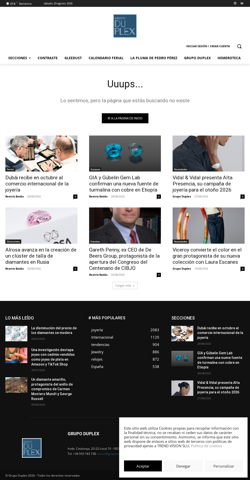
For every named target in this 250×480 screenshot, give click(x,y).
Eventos (95, 241)
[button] (239, 46)
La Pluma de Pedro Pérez (227, 327)
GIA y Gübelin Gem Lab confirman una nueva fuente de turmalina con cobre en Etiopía (123, 184)
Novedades (180, 169)
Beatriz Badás (14, 196)
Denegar (183, 466)
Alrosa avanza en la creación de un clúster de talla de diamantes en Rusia (40, 256)
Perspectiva (236, 334)
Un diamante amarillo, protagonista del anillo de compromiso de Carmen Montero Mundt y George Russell (52, 388)
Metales (194, 331)
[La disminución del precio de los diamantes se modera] (16, 333)
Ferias (10, 169)
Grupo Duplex (182, 196)
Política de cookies (206, 445)
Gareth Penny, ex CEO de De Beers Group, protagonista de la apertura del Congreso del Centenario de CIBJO (124, 259)
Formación (237, 323)
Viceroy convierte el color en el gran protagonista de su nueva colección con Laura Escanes (207, 256)
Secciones (212, 338)
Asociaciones (195, 316)
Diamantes (13, 241)
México (211, 331)
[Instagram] (235, 3)
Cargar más (123, 285)
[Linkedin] (242, 3)
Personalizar (223, 466)
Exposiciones (199, 323)
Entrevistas (220, 320)
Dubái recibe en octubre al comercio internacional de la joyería (37, 184)
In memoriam (195, 327)
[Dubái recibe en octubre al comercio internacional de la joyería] (41, 153)
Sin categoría (235, 338)
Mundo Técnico (233, 331)
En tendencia (197, 320)
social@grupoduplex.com (115, 454)
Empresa (238, 316)
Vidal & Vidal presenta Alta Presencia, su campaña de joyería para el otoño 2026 (202, 184)
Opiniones (215, 334)
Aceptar (142, 466)
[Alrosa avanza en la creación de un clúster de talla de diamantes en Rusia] (41, 225)
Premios (193, 338)
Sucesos (95, 169)
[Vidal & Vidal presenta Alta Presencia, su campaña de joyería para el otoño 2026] (209, 153)
